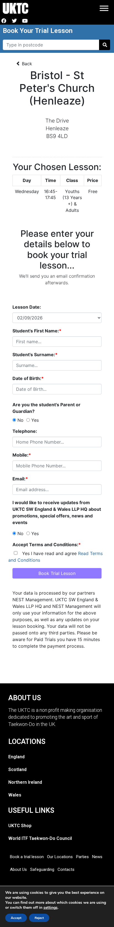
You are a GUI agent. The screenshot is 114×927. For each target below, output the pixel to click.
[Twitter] (15, 21)
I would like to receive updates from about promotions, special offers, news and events (56, 512)
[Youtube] (25, 21)
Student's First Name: (36, 331)
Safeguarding (42, 869)
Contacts (66, 869)
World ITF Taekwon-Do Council (40, 838)
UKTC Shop (20, 825)
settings (50, 907)
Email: (20, 478)
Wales (14, 795)
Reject (39, 918)
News (97, 856)
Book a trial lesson (27, 856)
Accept (16, 918)
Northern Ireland (25, 782)
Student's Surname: (35, 354)
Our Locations (60, 856)
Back (26, 63)
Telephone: (24, 431)
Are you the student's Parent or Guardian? (46, 408)
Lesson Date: (26, 307)
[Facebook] (4, 21)
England (16, 756)
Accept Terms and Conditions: (46, 544)
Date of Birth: (28, 378)
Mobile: (21, 455)
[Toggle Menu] (104, 8)
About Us (18, 869)
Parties (82, 856)
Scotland (17, 769)
